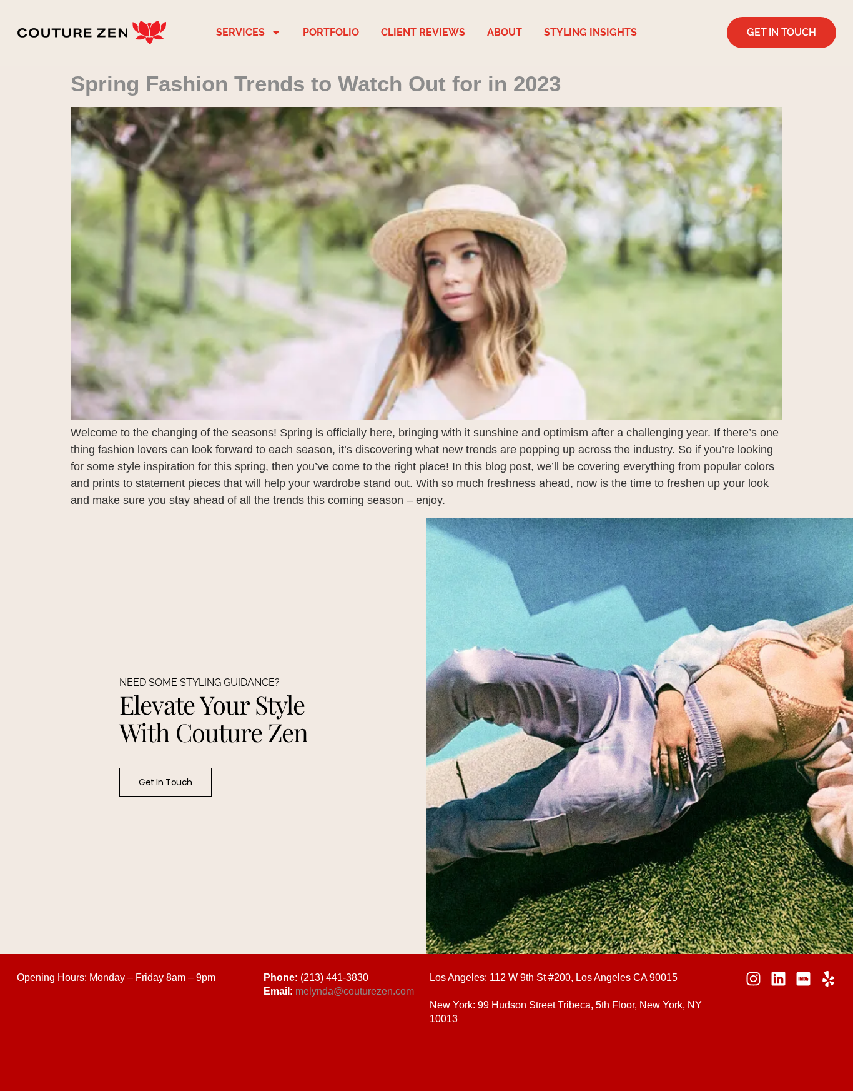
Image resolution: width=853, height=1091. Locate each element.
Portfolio (331, 32)
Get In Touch (165, 782)
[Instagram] (753, 979)
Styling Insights (590, 32)
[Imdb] (803, 979)
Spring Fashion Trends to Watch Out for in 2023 (316, 83)
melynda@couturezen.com (354, 991)
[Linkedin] (778, 979)
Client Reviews (423, 32)
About (504, 32)
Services (240, 32)
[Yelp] (828, 979)
